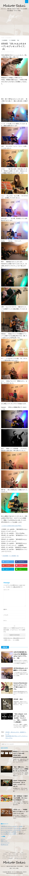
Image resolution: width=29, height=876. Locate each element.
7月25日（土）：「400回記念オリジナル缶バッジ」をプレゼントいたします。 (20, 811)
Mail (22, 852)
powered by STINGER (18, 873)
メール (5, 615)
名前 (5, 609)
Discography (13, 852)
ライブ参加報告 (12, 555)
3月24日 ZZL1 (18, 699)
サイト (5, 620)
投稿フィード (4, 841)
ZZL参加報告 (5, 555)
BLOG (7, 852)
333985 (20, 826)
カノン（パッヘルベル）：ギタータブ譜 (10, 828)
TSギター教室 (15, 854)
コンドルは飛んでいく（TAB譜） (9, 832)
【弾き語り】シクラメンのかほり (9, 826)
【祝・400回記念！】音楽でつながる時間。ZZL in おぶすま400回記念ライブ (20, 798)
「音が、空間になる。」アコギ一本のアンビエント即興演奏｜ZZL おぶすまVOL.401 (20, 768)
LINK (18, 852)
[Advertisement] (14, 24)
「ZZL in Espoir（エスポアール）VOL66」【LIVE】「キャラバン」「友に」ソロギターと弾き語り (20, 718)
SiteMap (5, 854)
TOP (9, 854)
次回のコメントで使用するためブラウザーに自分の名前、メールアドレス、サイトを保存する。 (14, 629)
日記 (18, 555)
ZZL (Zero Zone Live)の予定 (12, 855)
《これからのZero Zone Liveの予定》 (11, 525)
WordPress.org (4, 844)
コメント (6, 589)
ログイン (3, 839)
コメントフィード (5, 842)
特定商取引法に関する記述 (20, 858)
